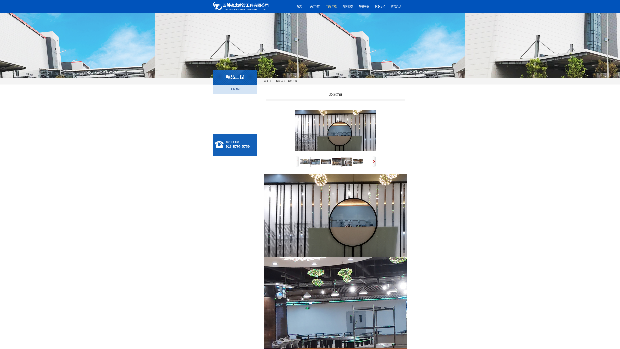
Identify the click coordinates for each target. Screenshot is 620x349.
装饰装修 (292, 81)
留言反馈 (396, 6)
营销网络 (364, 6)
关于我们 (315, 6)
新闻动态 (347, 6)
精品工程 (331, 6)
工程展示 (278, 81)
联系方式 (380, 6)
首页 (299, 6)
